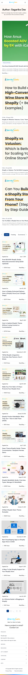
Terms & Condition (18, 670)
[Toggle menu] (2, 2)
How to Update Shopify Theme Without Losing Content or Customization (12, 325)
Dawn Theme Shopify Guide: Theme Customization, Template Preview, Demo (14, 450)
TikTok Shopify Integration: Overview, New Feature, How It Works (12, 357)
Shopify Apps (4, 635)
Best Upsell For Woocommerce (7, 638)
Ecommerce (21, 234)
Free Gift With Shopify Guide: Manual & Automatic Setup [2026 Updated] (13, 261)
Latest (6, 234)
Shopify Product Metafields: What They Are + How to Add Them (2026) (13, 418)
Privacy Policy (9, 670)
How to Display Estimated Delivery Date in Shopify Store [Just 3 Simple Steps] (13, 293)
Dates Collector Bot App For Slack (8, 640)
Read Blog (4, 73)
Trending (13, 234)
